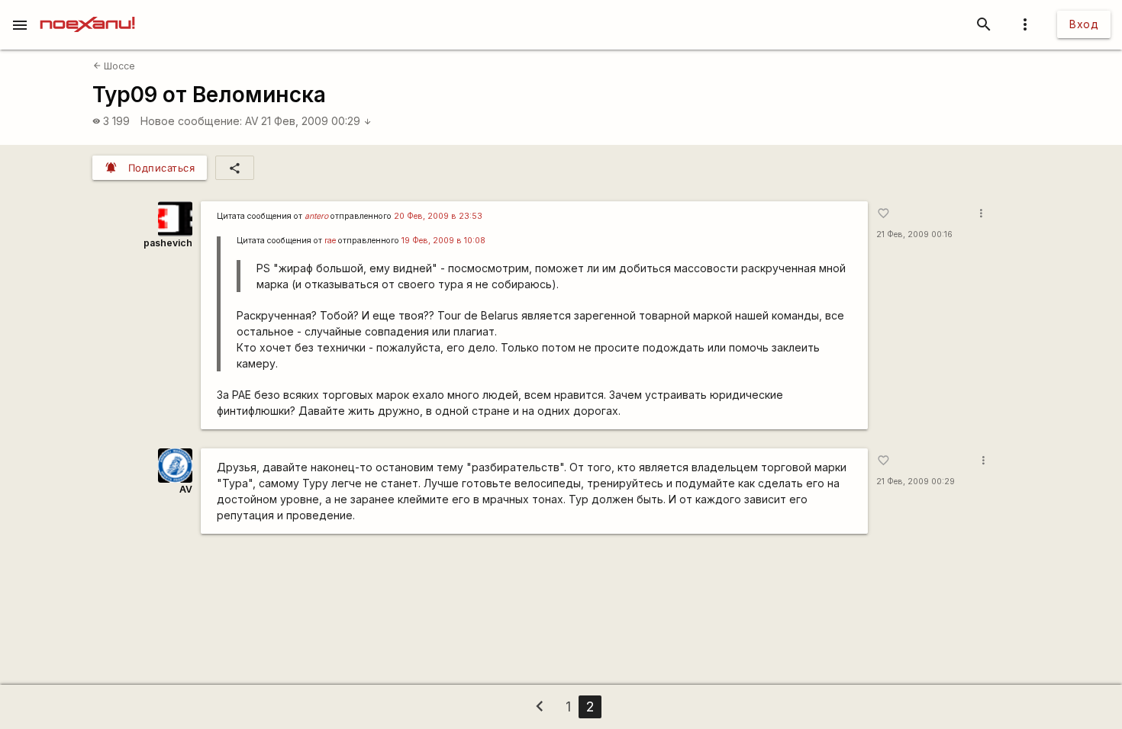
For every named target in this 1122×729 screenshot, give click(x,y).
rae (330, 241)
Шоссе (114, 66)
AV (252, 120)
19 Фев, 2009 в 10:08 (443, 241)
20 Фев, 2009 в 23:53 (438, 216)
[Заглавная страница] (87, 10)
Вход (1083, 24)
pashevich (167, 243)
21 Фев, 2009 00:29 (316, 120)
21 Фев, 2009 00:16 (914, 234)
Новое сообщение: (191, 120)
